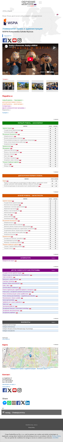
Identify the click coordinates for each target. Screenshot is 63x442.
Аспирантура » (6, 106)
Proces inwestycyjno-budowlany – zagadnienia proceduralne (19, 295)
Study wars (6, 304)
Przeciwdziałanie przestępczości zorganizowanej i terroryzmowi (19, 140)
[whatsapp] (9, 404)
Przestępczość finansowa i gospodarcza (13, 238)
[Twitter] (23, 404)
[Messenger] (5, 404)
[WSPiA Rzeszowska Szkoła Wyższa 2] (8, 86)
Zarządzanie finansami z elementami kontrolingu (16, 308)
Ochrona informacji (8, 216)
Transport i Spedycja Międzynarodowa (13, 246)
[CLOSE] (55, 438)
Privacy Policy (56, 436)
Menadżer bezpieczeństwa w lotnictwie (13, 138)
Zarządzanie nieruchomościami (11, 310)
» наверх (55, 119)
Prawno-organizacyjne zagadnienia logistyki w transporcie (18, 289)
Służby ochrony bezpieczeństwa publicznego (14, 142)
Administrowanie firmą (9, 212)
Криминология (7, 146)
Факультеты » (6, 110)
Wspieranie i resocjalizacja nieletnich (12, 242)
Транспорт (6, 164)
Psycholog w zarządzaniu (10, 158)
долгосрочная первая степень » (12, 102)
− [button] (4, 352)
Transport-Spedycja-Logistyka (11, 162)
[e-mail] (14, 404)
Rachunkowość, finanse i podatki (12, 298)
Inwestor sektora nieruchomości (11, 283)
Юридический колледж (9, 324)
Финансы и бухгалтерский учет (11, 152)
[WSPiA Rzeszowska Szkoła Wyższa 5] (37, 86)
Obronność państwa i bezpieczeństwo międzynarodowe (17, 226)
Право (4, 181)
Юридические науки (8, 260)
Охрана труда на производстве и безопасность (16, 275)
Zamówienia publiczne (9, 306)
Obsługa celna (7, 166)
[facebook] (4, 42)
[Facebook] (18, 404)
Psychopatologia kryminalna (10, 240)
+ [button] (4, 350)
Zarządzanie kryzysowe (9, 144)
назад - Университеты (13, 412)
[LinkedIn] (28, 404)
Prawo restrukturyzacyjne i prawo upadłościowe (16, 293)
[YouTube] (14, 42)
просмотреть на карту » (9, 384)
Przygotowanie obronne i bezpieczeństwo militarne (16, 230)
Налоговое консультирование (11, 204)
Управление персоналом (10, 150)
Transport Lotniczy (8, 248)
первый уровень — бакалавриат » (12, 100)
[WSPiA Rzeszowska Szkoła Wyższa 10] (23, 86)
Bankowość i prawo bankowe (11, 279)
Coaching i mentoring (8, 281)
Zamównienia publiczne (9, 132)
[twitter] (9, 42)
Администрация (7, 128)
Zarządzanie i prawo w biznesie (11, 160)
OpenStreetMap (50, 367)
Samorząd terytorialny (9, 300)
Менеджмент (6, 148)
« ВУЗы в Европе (7, 11)
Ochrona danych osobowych (10, 287)
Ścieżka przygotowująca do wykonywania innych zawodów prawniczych (21, 186)
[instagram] (19, 42)
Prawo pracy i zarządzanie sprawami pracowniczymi (17, 291)
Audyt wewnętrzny (8, 277)
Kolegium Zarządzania (9, 330)
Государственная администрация (12, 130)
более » (53, 258)
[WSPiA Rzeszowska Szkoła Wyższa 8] (52, 86)
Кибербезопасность (9, 136)
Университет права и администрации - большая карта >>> (30, 368)
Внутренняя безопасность (10, 134)
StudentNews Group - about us (31, 424)
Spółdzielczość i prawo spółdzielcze (12, 302)
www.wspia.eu (7, 35)
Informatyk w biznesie (9, 154)
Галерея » (5, 79)
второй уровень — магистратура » (12, 104)
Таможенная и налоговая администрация (14, 206)
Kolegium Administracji (9, 326)
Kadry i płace (7, 156)
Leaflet (43, 367)
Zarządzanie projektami (9, 312)
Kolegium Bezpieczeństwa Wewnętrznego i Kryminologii (18, 328)
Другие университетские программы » (14, 108)
